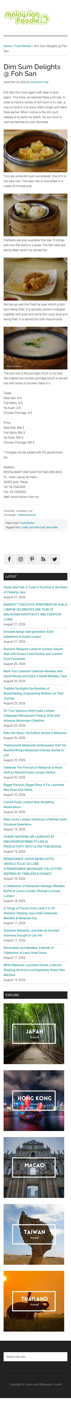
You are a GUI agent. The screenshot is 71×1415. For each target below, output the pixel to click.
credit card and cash (33, 527)
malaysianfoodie (26, 514)
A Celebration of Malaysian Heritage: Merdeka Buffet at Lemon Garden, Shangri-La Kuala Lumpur (34, 891)
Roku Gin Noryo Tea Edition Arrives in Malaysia (35, 733)
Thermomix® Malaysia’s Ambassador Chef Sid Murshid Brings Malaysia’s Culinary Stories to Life (35, 750)
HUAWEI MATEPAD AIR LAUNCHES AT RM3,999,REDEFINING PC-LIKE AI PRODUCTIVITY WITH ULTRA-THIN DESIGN (32, 841)
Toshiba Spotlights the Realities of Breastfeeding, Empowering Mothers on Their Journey (34, 693)
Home (8, 46)
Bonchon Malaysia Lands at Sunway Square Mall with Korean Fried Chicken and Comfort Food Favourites (33, 654)
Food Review (22, 46)
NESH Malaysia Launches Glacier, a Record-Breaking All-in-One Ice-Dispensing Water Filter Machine (34, 970)
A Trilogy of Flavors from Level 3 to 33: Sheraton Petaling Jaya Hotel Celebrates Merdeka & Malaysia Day (30, 913)
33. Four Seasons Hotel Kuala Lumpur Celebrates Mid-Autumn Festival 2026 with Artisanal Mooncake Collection (32, 715)
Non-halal (52, 527)
